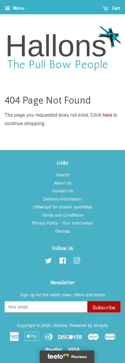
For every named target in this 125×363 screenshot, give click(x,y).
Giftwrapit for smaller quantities (62, 207)
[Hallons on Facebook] (62, 261)
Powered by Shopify (89, 325)
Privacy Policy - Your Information (62, 223)
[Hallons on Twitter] (48, 261)
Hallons (60, 325)
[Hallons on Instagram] (76, 261)
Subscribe (104, 307)
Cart (115, 8)
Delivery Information (62, 199)
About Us (62, 183)
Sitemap (62, 231)
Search (62, 175)
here (107, 114)
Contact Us (62, 191)
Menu (18, 8)
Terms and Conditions (62, 215)
